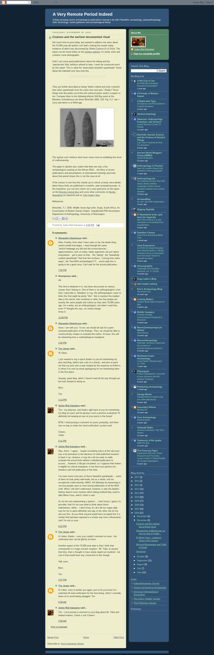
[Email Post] (97, 225)
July (139, 568)
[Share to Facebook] (63, 218)
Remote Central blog (69, 192)
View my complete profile (146, 54)
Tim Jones (63, 349)
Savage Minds (144, 394)
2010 (137, 497)
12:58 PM (63, 318)
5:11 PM (62, 441)
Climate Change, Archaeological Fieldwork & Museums (149, 317)
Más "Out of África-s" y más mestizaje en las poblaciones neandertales (150, 222)
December (142, 516)
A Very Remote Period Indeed (83, 14)
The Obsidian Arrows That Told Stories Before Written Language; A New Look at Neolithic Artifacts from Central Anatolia (151, 186)
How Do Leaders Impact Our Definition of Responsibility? (150, 169)
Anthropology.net (146, 178)
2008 (137, 505)
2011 (137, 493)
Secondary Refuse (146, 407)
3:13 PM (62, 400)
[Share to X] (60, 218)
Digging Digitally (145, 209)
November (142, 520)
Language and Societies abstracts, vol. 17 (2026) (148, 269)
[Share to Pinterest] (66, 218)
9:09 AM (62, 602)
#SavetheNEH (143, 420)
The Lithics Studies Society (147, 599)
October (141, 556)
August (140, 564)
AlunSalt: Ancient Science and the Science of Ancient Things (151, 137)
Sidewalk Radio (145, 427)
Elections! (141, 551)
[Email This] (54, 218)
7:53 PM (62, 270)
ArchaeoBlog (143, 199)
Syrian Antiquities (145, 158)
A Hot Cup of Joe (146, 81)
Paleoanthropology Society (146, 583)
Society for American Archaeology (150, 588)
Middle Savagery (145, 312)
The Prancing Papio (147, 451)
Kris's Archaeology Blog (149, 289)
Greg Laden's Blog (146, 279)
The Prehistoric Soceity (145, 603)
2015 (137, 481)
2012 (137, 489)
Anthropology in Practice (150, 166)
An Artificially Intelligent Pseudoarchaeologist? (147, 84)
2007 (137, 509)
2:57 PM (62, 580)
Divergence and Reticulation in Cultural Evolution (151, 105)
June (139, 572)
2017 (137, 477)
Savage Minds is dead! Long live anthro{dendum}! (150, 398)
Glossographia (144, 266)
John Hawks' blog (91, 195)
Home (86, 637)
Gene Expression (146, 245)
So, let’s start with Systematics (150, 202)
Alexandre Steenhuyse (69, 238)
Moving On (142, 410)
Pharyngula (143, 371)
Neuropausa (142, 333)
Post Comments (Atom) (72, 644)
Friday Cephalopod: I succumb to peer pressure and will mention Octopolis (151, 376)
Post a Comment (59, 627)
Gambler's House (146, 233)
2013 (137, 485)
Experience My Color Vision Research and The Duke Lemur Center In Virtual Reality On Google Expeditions (151, 457)
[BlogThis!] (57, 218)
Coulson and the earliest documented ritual (81, 37)
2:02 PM (62, 343)
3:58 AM (62, 621)
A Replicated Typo (146, 101)
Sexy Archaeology (146, 417)
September (142, 560)
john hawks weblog (147, 284)
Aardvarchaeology (146, 114)
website (92, 52)
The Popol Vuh (144, 291)
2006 (137, 513)
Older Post (119, 637)
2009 (137, 501)
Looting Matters (145, 299)
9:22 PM (62, 526)
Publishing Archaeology (149, 387)
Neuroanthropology (147, 340)
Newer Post (53, 637)
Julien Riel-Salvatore (69, 406)
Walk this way (143, 443)
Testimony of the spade (149, 440)
